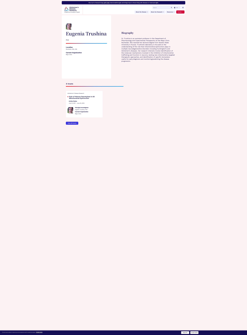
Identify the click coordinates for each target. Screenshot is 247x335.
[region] (123, 332)
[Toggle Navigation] (182, 7)
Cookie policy (39, 332)
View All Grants (72, 123)
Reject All (185, 332)
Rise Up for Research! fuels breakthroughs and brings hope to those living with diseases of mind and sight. (124, 2)
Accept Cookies (194, 332)
